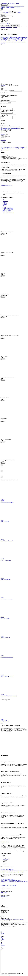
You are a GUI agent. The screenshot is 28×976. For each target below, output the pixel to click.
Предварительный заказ (10, 101)
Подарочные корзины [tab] (8, 208)
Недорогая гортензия (17, 870)
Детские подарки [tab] (7, 211)
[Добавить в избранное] (9, 103)
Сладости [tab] (5, 203)
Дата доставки (4, 111)
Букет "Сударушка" (5, 521)
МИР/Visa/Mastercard (5, 147)
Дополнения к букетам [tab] (8, 212)
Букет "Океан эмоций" (6, 579)
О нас (5, 3)
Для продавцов (4, 4)
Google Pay (17, 147)
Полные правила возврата (6, 185)
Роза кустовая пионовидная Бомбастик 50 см (11, 128)
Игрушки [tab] (5, 204)
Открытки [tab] (5, 201)
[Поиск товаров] (2, 23)
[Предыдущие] (1, 44)
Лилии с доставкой (10, 871)
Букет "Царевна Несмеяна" (7, 540)
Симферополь (8, 881)
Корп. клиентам (20, 6)
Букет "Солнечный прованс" (7, 656)
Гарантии (17, 3)
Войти (14, 12)
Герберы (10, 870)
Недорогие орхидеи (5, 869)
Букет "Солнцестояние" (6, 559)
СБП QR (25, 147)
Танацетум (3, 134)
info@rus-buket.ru (4, 896)
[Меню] (9, 23)
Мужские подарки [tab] (7, 210)
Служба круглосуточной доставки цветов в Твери (13, 919)
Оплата (13, 3)
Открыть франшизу (12, 6)
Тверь (3, 25)
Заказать (3, 101)
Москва (7, 880)
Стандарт (3, 85)
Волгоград (9, 879)
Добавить (3, 234)
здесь (19, 170)
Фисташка (3, 138)
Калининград (14, 881)
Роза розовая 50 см (5, 129)
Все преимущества (5, 841)
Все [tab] (4, 199)
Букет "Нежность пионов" (6, 598)
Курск (23, 881)
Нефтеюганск (4, 879)
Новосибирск (15, 880)
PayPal (2, 148)
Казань (10, 880)
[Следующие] (1, 83)
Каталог (2, 3)
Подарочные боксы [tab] (7, 207)
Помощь (7, 7)
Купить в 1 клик (4, 103)
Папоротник (3, 140)
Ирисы (7, 870)
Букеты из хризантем (19, 871)
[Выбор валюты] (1, 10)
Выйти (19, 12)
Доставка (9, 3)
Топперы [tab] (5, 205)
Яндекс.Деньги (7, 148)
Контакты (3, 7)
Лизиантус (3, 131)
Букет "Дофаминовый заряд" (7, 501)
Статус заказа (16, 7)
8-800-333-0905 (4, 892)
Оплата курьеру (14, 148)
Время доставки (4, 115)
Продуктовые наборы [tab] (8, 209)
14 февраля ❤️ (6, 859)
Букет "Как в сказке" (5, 617)
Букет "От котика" (5, 720)
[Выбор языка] (2, 9)
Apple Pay (12, 147)
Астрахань (19, 881)
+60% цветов (15, 85)
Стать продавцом (4, 6)
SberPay (21, 147)
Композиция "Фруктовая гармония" (9, 695)
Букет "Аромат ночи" (5, 637)
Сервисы (11, 7)
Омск (25, 881)
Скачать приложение (5, 974)
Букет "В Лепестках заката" (7, 676)
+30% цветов (9, 85)
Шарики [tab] (5, 202)
